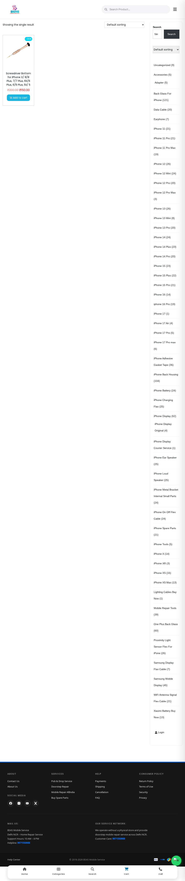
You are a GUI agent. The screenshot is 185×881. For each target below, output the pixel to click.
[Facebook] (10, 803)
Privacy (143, 797)
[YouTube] (27, 803)
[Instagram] (19, 803)
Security (143, 792)
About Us (12, 786)
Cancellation (101, 792)
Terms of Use (146, 786)
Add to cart (20, 98)
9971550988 (23, 842)
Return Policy (146, 781)
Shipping (100, 786)
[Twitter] (35, 803)
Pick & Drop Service (61, 781)
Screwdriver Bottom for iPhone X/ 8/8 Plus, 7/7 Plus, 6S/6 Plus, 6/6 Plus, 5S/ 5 (18, 79)
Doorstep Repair (60, 786)
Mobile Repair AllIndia (63, 792)
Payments (100, 781)
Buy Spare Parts (59, 797)
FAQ (97, 797)
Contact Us (13, 781)
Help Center (13, 859)
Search (157, 27)
